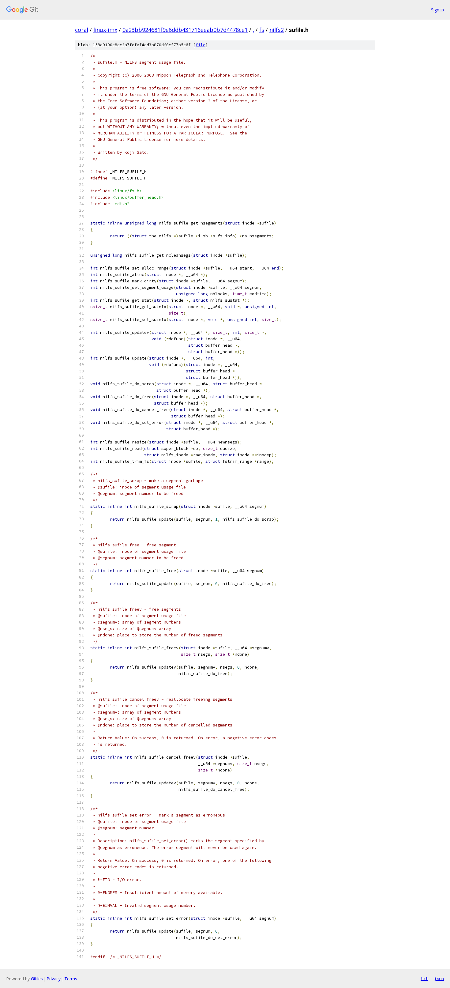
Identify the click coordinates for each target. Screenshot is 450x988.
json (439, 978)
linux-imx (105, 29)
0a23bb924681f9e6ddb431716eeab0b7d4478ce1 (185, 29)
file (200, 44)
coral (81, 29)
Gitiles (37, 979)
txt (424, 978)
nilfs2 (276, 29)
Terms (70, 979)
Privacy (54, 979)
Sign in (437, 10)
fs (261, 29)
